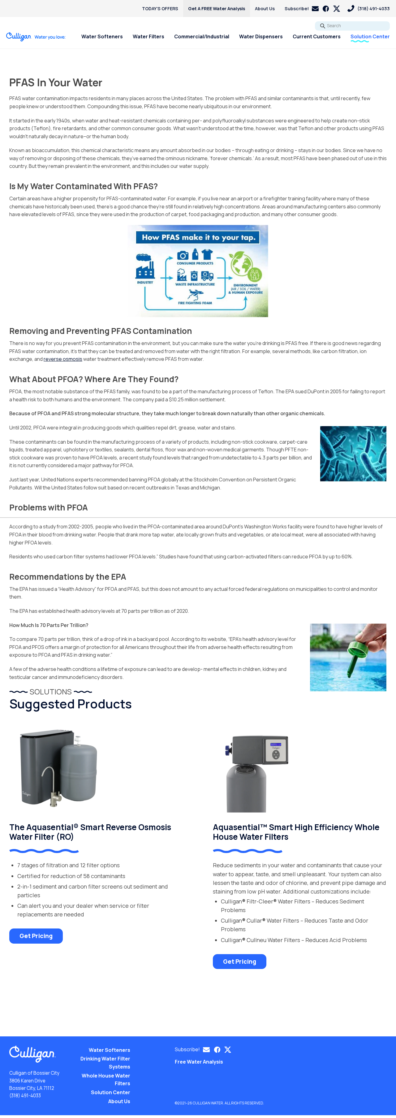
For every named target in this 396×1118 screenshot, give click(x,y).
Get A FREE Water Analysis (216, 8)
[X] (336, 9)
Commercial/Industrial (201, 36)
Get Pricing (36, 936)
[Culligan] (36, 36)
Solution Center (370, 36)
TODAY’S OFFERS (160, 8)
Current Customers (317, 36)
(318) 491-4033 (25, 1095)
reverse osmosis (63, 359)
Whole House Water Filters (106, 1079)
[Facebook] (326, 9)
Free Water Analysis (199, 1061)
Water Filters (148, 36)
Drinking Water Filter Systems (105, 1062)
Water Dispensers (261, 36)
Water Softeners (102, 36)
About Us (265, 8)
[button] (302, 8)
